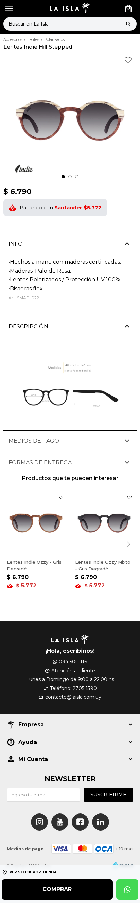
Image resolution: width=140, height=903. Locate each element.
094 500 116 (73, 662)
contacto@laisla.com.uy (73, 697)
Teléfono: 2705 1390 (73, 688)
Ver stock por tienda (33, 872)
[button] (128, 24)
